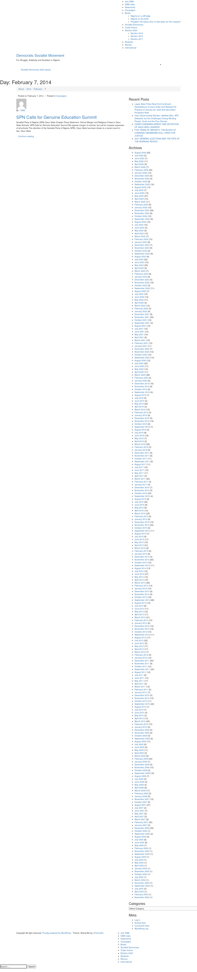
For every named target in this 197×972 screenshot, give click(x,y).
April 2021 (139, 337)
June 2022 (139, 296)
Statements (130, 7)
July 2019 (139, 397)
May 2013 (139, 611)
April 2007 (139, 816)
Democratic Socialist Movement (40, 55)
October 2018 (141, 423)
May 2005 (139, 862)
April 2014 (139, 579)
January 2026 (141, 172)
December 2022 (142, 279)
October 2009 (141, 735)
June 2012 (139, 643)
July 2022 (139, 294)
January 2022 (141, 311)
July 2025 (139, 190)
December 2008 (142, 764)
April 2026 (139, 164)
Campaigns (130, 10)
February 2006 (141, 848)
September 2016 (142, 496)
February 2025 (141, 204)
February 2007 (141, 822)
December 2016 (142, 487)
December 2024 (142, 210)
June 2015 (139, 539)
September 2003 (142, 885)
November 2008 (142, 767)
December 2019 (142, 383)
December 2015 (142, 522)
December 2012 (142, 625)
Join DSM (129, 1)
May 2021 (139, 334)
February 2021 (141, 343)
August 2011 (140, 672)
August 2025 (140, 187)
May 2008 (139, 784)
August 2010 (140, 706)
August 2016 (140, 498)
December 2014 (142, 556)
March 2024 (140, 236)
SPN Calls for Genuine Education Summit (56, 117)
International (130, 47)
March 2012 (140, 651)
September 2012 (142, 634)
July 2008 (139, 778)
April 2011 (139, 683)
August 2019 (140, 395)
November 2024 (142, 213)
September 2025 (142, 184)
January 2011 (141, 692)
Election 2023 (131, 30)
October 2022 (141, 285)
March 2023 (140, 270)
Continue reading (28, 136)
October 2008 (141, 770)
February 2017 (141, 481)
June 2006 (139, 842)
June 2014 (139, 574)
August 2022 (140, 291)
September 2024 (142, 218)
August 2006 (140, 836)
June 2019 (139, 400)
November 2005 (142, 851)
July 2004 (139, 877)
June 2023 (139, 262)
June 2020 (139, 366)
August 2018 (140, 429)
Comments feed (142, 925)
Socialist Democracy (134, 24)
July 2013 (139, 605)
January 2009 (141, 761)
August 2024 (140, 221)
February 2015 (141, 550)
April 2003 (139, 891)
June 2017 (139, 470)
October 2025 (141, 181)
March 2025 (140, 201)
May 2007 (139, 813)
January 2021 (141, 345)
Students (129, 41)
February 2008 (141, 793)
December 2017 (142, 452)
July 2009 (139, 744)
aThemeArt (98, 932)
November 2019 (142, 386)
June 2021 (139, 331)
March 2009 (140, 755)
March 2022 (140, 305)
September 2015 (142, 530)
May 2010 (139, 715)
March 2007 (140, 819)
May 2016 (139, 507)
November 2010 (142, 698)
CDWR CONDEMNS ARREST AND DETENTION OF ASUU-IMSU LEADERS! (157, 125)
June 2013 (139, 608)
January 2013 (141, 623)
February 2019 (141, 412)
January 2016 (141, 519)
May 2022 (139, 299)
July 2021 (139, 328)
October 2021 (141, 320)
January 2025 (141, 207)
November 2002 (142, 897)
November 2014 (142, 559)
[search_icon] (163, 64)
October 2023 (141, 250)
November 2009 (142, 732)
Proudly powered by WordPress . (57, 932)
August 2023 (140, 256)
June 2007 (139, 810)
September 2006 (142, 833)
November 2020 (142, 351)
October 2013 (141, 597)
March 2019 (140, 409)
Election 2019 (137, 33)
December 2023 (142, 244)
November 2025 (142, 178)
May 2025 (139, 195)
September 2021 (142, 322)
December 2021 (142, 314)
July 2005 (139, 859)
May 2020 (139, 369)
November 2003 (142, 882)
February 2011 (141, 689)
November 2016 (142, 490)
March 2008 (140, 790)
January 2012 (141, 657)
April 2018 (139, 441)
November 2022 (142, 282)
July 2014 (139, 571)
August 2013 (140, 602)
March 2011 (140, 686)
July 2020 (139, 363)
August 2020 (140, 360)
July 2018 (139, 432)
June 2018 (139, 435)
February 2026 (141, 169)
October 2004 (141, 874)
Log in (137, 919)
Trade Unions (131, 27)
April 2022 (139, 302)
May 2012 (139, 646)
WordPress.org (141, 928)
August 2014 (140, 568)
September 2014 (142, 565)
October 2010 (141, 701)
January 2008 (141, 796)
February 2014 (141, 585)
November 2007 (142, 799)
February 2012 (141, 654)
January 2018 (141, 449)
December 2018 (142, 418)
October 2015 (141, 527)
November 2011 (142, 663)
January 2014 (141, 588)
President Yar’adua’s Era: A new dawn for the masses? (156, 21)
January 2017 (141, 484)
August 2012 (140, 637)
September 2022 (142, 288)
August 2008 (140, 776)
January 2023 (141, 276)
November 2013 (142, 594)
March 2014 (140, 582)
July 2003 (139, 888)
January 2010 (141, 727)
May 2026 (139, 161)
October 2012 (141, 631)
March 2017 (140, 478)
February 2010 (141, 724)
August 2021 (140, 325)
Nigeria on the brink (140, 18)
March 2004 (140, 879)
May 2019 (139, 403)
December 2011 (142, 660)
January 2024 (141, 242)
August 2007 (140, 804)
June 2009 (139, 747)
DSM (22, 110)
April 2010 (139, 718)
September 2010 (142, 703)
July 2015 (139, 536)
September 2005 (142, 854)
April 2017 (139, 475)
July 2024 (139, 224)
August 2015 (140, 533)
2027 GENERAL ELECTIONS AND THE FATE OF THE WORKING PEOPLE (157, 140)
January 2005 (141, 868)
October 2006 (141, 830)
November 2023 (142, 247)
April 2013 (139, 614)
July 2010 (139, 709)
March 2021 (140, 340)
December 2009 (142, 729)
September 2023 (142, 253)
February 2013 (141, 620)
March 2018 (140, 444)
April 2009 (139, 752)
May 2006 (139, 845)
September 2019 (142, 392)
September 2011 (142, 669)
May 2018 (139, 438)
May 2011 (139, 680)
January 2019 (141, 415)
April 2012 (139, 649)
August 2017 (140, 464)
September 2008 (142, 773)
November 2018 (142, 421)
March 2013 (140, 617)
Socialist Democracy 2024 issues (36, 69)
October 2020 (141, 354)
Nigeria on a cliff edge (140, 15)
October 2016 (141, 493)
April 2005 (139, 865)
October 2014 (141, 562)
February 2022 (141, 308)
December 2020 (142, 348)
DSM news (130, 4)
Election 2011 (137, 39)
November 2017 (142, 455)
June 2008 (139, 781)
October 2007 (141, 802)
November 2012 (142, 628)
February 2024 (141, 239)
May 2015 (139, 542)
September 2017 (142, 461)
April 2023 (139, 268)
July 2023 (139, 259)
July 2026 (139, 155)
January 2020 (141, 380)
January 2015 (141, 553)
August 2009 (140, 741)
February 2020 (141, 377)
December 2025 (142, 175)
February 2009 (141, 758)
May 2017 (139, 472)
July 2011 (139, 675)
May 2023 (139, 265)
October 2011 (141, 666)
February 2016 (141, 516)
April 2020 (139, 371)
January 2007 (141, 825)
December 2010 (142, 695)
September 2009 (142, 738)
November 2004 (142, 871)
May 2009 (139, 750)
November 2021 (142, 317)
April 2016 (139, 510)
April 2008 (139, 787)
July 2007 (139, 807)
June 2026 (139, 158)
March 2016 (140, 513)
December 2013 (142, 591)
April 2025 (139, 198)
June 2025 (139, 193)
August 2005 (140, 856)
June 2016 (139, 504)
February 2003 (141, 894)
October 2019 (141, 389)
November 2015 (142, 524)
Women (128, 44)
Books (128, 13)
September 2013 (142, 599)
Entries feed (140, 922)
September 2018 (142, 426)
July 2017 (139, 467)
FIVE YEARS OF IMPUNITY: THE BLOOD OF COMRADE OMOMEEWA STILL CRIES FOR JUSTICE (155, 132)
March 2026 (140, 167)
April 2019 (139, 406)
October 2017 (141, 458)
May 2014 (139, 576)
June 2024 (139, 227)
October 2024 (141, 216)
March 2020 (140, 374)
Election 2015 (137, 36)
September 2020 (142, 357)
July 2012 (139, 640)
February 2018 (141, 447)
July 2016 (139, 501)
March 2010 (140, 721)
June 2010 (139, 712)
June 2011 (139, 677)
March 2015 (140, 548)
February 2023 (141, 273)
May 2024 (139, 230)
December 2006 (142, 828)
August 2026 (140, 152)
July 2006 (139, 839)
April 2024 (139, 233)
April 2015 (139, 545)
